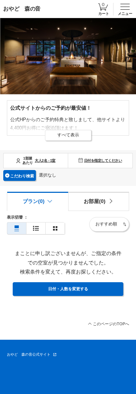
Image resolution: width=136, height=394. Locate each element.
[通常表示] (16, 228)
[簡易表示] (35, 228)
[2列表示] (55, 228)
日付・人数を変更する (68, 289)
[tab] (98, 201)
